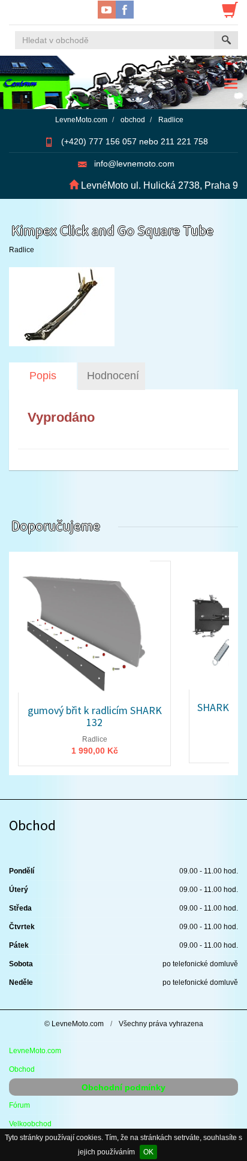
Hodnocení (113, 376)
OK (148, 1152)
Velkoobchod (30, 1124)
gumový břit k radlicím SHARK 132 (95, 716)
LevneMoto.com (35, 1051)
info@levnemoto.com (134, 163)
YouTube (107, 10)
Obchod (22, 1069)
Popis (42, 376)
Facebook (125, 10)
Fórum (19, 1105)
